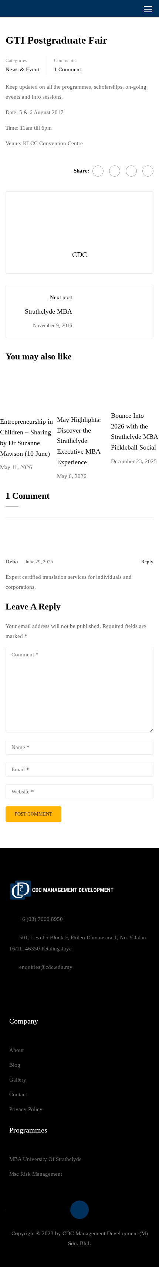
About (16, 1050)
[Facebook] (98, 171)
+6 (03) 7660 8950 (41, 919)
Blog (14, 1065)
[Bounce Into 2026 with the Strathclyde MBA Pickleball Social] (135, 390)
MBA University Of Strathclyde (45, 1159)
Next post (61, 297)
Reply (147, 561)
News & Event (22, 69)
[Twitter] (131, 171)
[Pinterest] (147, 171)
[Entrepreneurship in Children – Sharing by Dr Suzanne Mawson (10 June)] (28, 393)
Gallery (17, 1080)
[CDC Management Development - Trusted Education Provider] (28, 9)
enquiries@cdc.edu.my (45, 967)
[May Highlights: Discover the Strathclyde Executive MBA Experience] (84, 392)
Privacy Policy (26, 1109)
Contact (18, 1094)
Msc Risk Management (35, 1174)
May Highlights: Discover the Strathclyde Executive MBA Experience (79, 441)
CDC (79, 254)
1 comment (67, 69)
